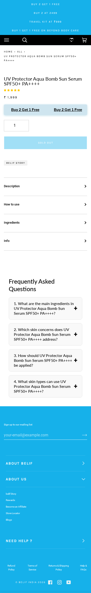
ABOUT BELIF (19, 463)
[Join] (80, 435)
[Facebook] (50, 582)
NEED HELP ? (19, 541)
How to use (11, 204)
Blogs (9, 519)
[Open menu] (11, 40)
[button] (79, 40)
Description (12, 186)
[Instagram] (59, 582)
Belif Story (15, 162)
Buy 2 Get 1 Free (24, 110)
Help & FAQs (83, 567)
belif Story (11, 493)
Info (6, 241)
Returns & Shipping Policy (59, 567)
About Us (16, 479)
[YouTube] (68, 582)
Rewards (10, 500)
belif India (28, 582)
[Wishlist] (67, 40)
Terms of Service (32, 567)
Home (8, 51)
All (20, 51)
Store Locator (13, 513)
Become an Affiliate (16, 506)
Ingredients (12, 222)
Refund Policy (11, 567)
